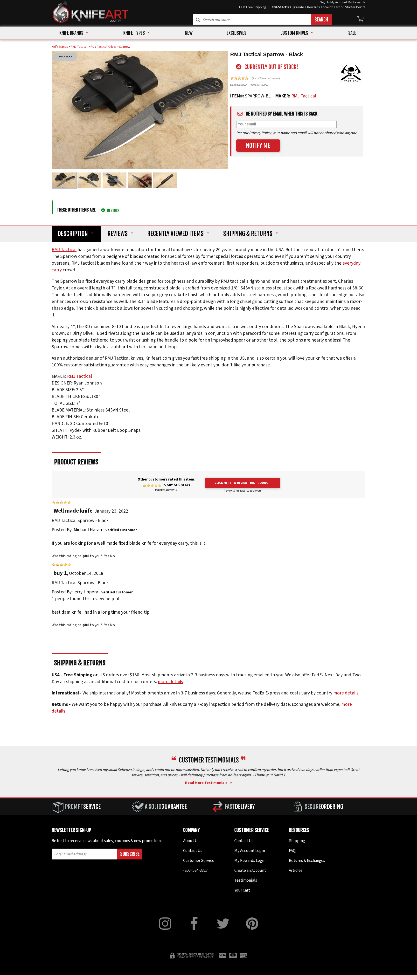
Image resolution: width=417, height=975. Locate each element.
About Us (191, 841)
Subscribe (129, 854)
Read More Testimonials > (208, 782)
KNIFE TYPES (134, 33)
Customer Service (198, 861)
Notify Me (258, 145)
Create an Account (250, 870)
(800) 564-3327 (195, 870)
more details (170, 681)
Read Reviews (238, 84)
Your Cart (242, 890)
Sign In (325, 2)
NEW (189, 33)
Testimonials (245, 880)
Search (321, 20)
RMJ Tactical (303, 96)
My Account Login (249, 851)
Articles (295, 870)
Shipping (247, 234)
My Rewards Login (249, 861)
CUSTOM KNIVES (294, 33)
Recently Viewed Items (175, 234)
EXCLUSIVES (236, 33)
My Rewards (356, 2)
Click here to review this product (242, 483)
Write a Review (259, 84)
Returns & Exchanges (307, 861)
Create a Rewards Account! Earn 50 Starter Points (329, 7)
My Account (338, 2)
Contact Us (192, 851)
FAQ (292, 851)
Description (73, 234)
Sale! (353, 33)
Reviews (117, 234)
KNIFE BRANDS (71, 33)
